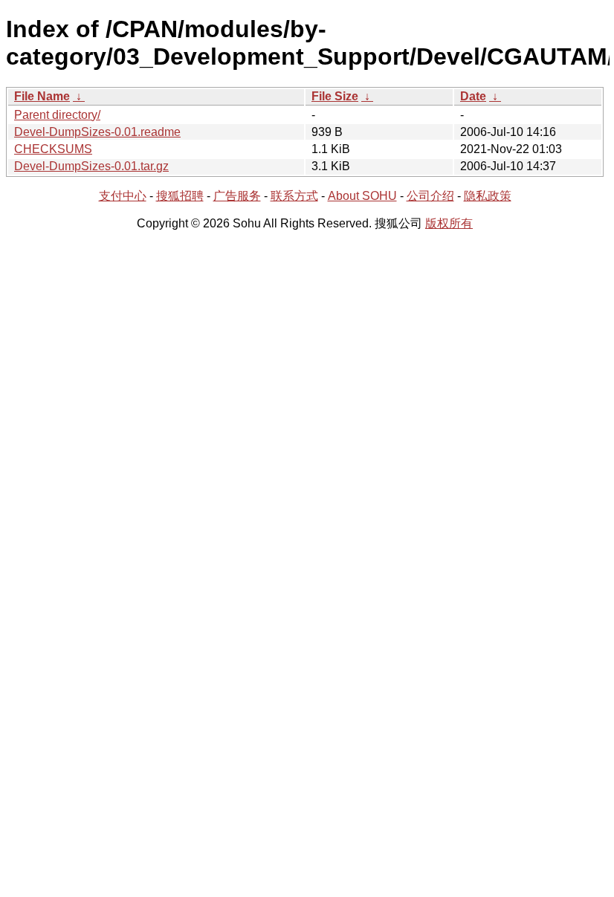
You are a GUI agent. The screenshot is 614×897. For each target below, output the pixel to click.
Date (473, 96)
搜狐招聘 (180, 196)
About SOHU (362, 196)
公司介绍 (430, 196)
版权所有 (449, 223)
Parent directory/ (57, 115)
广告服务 (237, 196)
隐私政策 (487, 196)
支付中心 (122, 196)
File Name (42, 96)
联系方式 (294, 196)
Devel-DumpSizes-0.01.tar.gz (91, 166)
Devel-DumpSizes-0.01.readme (97, 132)
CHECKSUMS (53, 149)
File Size (334, 96)
